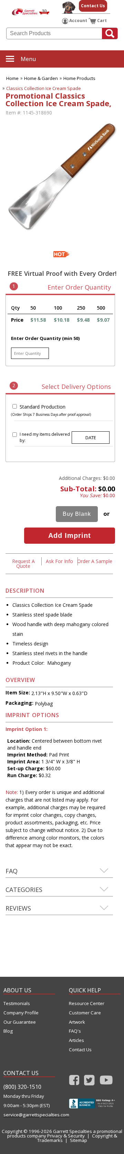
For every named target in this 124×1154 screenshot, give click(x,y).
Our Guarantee (19, 1022)
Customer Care (85, 1013)
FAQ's (75, 1031)
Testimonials (16, 1003)
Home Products (79, 78)
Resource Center (86, 1003)
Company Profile (21, 1013)
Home (12, 78)
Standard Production (42, 406)
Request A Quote (23, 563)
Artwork (77, 1022)
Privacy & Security (66, 1136)
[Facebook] (74, 1082)
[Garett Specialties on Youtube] (106, 1082)
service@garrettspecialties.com (29, 1115)
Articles (76, 1040)
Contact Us (93, 6)
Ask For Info (59, 561)
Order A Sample (94, 561)
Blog (8, 1031)
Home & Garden (41, 78)
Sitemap (78, 1140)
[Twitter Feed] (89, 1082)
